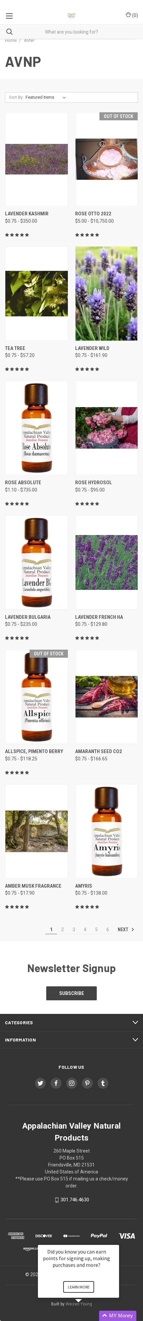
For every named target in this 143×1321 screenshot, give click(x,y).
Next (123, 929)
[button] (86, 1316)
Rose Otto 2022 (93, 214)
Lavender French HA (99, 617)
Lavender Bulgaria (28, 617)
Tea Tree (15, 348)
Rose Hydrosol (93, 483)
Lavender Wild (92, 348)
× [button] (116, 1240)
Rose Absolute (23, 483)
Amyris (83, 886)
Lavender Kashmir (27, 214)
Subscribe (71, 993)
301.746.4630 (75, 1200)
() (134, 15)
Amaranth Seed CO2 (98, 751)
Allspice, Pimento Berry (34, 751)
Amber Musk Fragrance (33, 886)
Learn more (78, 1286)
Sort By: (16, 97)
